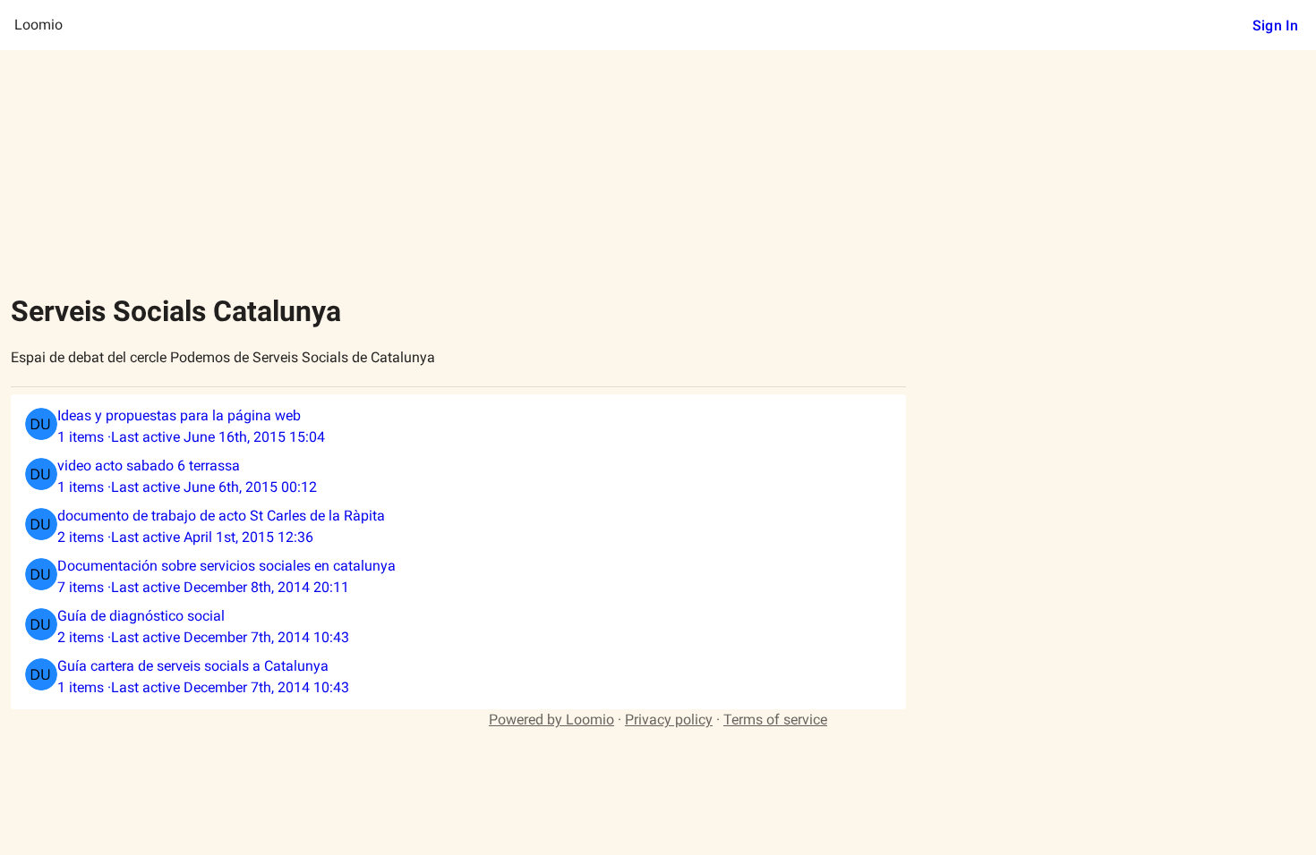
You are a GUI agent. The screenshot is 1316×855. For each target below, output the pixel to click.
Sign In (1275, 25)
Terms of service (775, 719)
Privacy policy (669, 719)
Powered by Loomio (551, 719)
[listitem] (458, 427)
